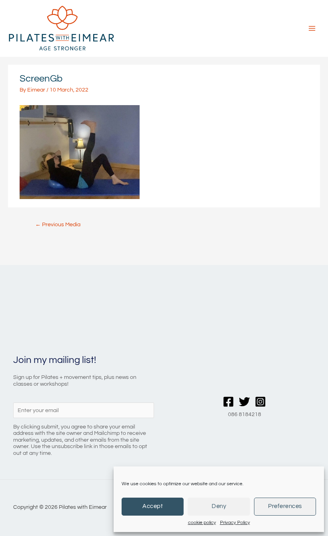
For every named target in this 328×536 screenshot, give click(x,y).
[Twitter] (244, 401)
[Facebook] (228, 401)
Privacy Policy (235, 522)
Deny (219, 506)
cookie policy (202, 522)
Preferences (285, 506)
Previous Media (57, 224)
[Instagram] (260, 401)
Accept (152, 506)
